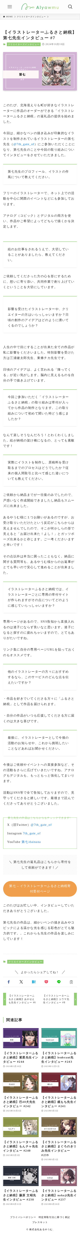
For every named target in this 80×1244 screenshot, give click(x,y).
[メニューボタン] (10, 7)
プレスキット (40, 1222)
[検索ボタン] (70, 7)
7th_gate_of (32, 833)
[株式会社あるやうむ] (40, 7)
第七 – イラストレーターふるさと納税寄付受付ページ (40, 888)
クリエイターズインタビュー (23, 44)
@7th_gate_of (23, 144)
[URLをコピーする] (71, 982)
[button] (8, 982)
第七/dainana (31, 842)
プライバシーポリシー (23, 1217)
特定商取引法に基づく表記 (54, 1217)
